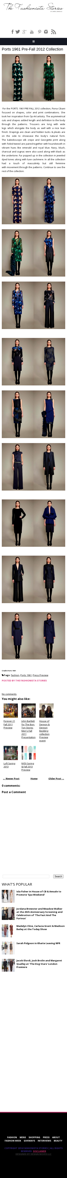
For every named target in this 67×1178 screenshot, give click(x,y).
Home (34, 778)
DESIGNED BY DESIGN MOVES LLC (33, 1154)
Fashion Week (13, 1140)
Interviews (44, 1140)
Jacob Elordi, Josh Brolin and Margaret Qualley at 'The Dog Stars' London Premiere (39, 963)
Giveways (29, 1140)
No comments (9, 694)
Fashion (12, 1137)
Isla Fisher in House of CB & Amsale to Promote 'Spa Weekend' (38, 893)
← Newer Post (11, 778)
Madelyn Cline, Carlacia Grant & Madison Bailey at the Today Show (40, 927)
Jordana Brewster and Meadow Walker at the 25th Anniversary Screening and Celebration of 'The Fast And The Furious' (39, 913)
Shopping (34, 1137)
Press (46, 1137)
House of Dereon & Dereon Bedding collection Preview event (44, 730)
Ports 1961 (26, 675)
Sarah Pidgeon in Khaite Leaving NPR (38, 943)
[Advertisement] (28, 1000)
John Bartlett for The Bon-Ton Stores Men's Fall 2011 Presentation (28, 729)
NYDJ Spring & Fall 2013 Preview (27, 766)
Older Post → (56, 778)
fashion (15, 675)
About (56, 1137)
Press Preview (40, 675)
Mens (23, 1137)
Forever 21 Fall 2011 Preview (9, 724)
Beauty (58, 1140)
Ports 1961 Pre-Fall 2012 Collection (32, 49)
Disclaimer (39, 1151)
